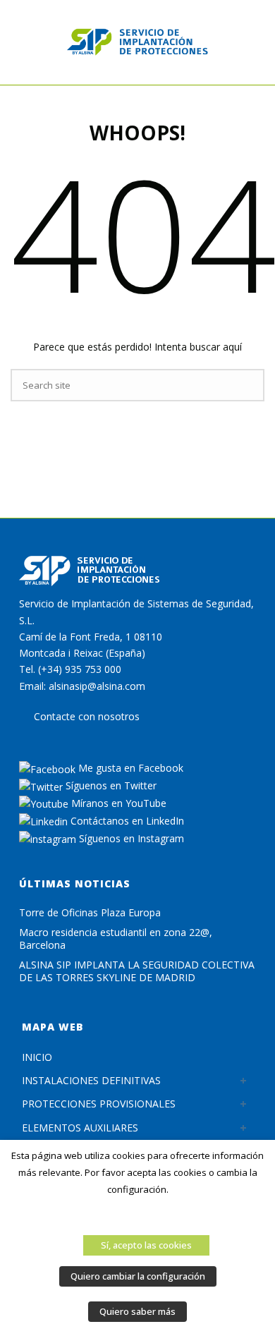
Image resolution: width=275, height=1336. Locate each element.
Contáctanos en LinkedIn (126, 820)
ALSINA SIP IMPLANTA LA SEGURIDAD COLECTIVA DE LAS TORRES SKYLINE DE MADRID (137, 971)
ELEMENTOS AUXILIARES (80, 1127)
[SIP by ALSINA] (137, 42)
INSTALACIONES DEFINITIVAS (91, 1080)
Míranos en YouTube (117, 803)
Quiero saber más (137, 1311)
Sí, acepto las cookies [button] (146, 1245)
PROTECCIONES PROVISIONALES (99, 1103)
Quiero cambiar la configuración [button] (138, 1276)
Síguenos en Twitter (110, 785)
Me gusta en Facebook (129, 768)
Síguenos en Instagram (130, 838)
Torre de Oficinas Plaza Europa (90, 912)
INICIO (37, 1057)
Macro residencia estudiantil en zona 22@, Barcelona (115, 939)
